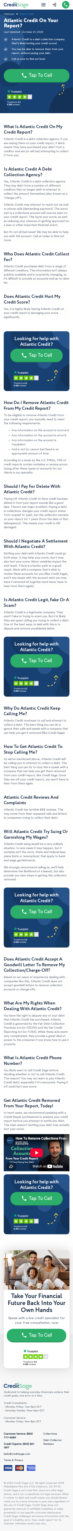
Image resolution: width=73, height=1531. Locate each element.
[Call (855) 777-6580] (65, 4)
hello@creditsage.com (17, 1454)
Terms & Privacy (13, 1460)
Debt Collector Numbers (52, 1442)
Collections (50, 1434)
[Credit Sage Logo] (16, 5)
